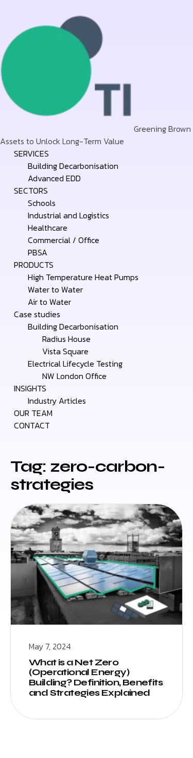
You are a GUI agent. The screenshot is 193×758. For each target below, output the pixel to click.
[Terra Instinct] (67, 129)
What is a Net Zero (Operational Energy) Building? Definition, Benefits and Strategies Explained (96, 677)
